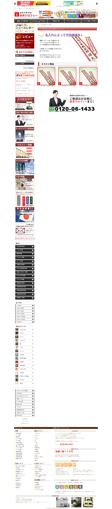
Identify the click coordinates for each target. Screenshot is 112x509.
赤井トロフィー (56, 508)
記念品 (36, 455)
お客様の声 (37, 473)
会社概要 (83, 9)
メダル (36, 442)
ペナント (37, 444)
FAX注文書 (18, 478)
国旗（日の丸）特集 (20, 446)
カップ (36, 437)
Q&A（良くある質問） (20, 466)
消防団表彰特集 (19, 455)
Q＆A (88, 9)
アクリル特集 (18, 449)
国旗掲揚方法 (18, 484)
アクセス (18, 482)
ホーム (38, 24)
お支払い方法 (77, 9)
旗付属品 (37, 451)
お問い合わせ (94, 9)
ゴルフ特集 (18, 435)
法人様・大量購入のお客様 (40, 475)
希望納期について (19, 471)
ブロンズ (37, 438)
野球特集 (18, 437)
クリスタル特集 (19, 447)
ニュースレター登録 (39, 489)
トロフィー (37, 435)
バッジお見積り (38, 476)
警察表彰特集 (18, 451)
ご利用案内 (70, 9)
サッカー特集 (18, 438)
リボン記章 (37, 453)
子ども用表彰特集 (19, 444)
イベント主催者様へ (39, 469)
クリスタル (37, 433)
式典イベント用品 (38, 456)
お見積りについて (38, 466)
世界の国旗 (37, 447)
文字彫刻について (19, 473)
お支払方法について (39, 486)
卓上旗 (36, 458)
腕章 (36, 460)
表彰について (18, 476)
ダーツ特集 (18, 440)
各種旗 (36, 449)
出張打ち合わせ (38, 467)
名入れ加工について (20, 469)
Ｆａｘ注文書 (73, 436)
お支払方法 (18, 485)
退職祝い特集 (18, 458)
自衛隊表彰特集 (19, 456)
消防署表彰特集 (19, 453)
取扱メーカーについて (20, 475)
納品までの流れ (38, 471)
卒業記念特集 (18, 442)
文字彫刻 (18, 467)
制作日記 (18, 487)
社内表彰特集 (18, 433)
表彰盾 (36, 446)
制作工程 (18, 480)
